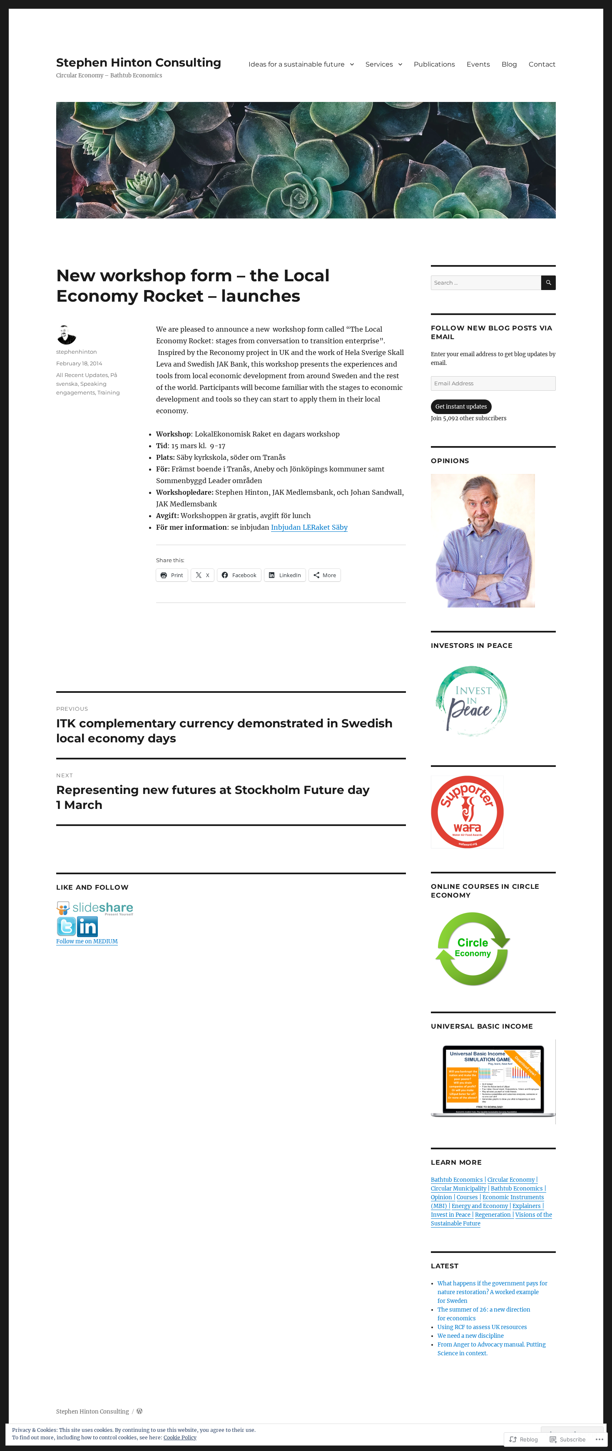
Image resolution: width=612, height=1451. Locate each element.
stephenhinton (76, 351)
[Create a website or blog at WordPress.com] (139, 1411)
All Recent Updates (82, 375)
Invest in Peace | (452, 1214)
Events (478, 64)
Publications (434, 64)
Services (379, 64)
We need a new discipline (471, 1335)
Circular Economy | (513, 1179)
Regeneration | (494, 1214)
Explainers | (528, 1206)
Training (108, 392)
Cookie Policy (180, 1437)
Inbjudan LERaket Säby (309, 527)
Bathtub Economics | (458, 1179)
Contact (542, 64)
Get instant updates (461, 406)
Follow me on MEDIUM (87, 941)
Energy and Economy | (481, 1206)
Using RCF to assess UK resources (482, 1327)
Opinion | (443, 1197)
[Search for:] (486, 282)
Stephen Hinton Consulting (138, 62)
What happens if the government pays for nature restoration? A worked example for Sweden (492, 1292)
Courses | (469, 1197)
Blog (509, 64)
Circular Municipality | (460, 1188)
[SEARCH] (548, 282)
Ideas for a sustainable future (297, 64)
